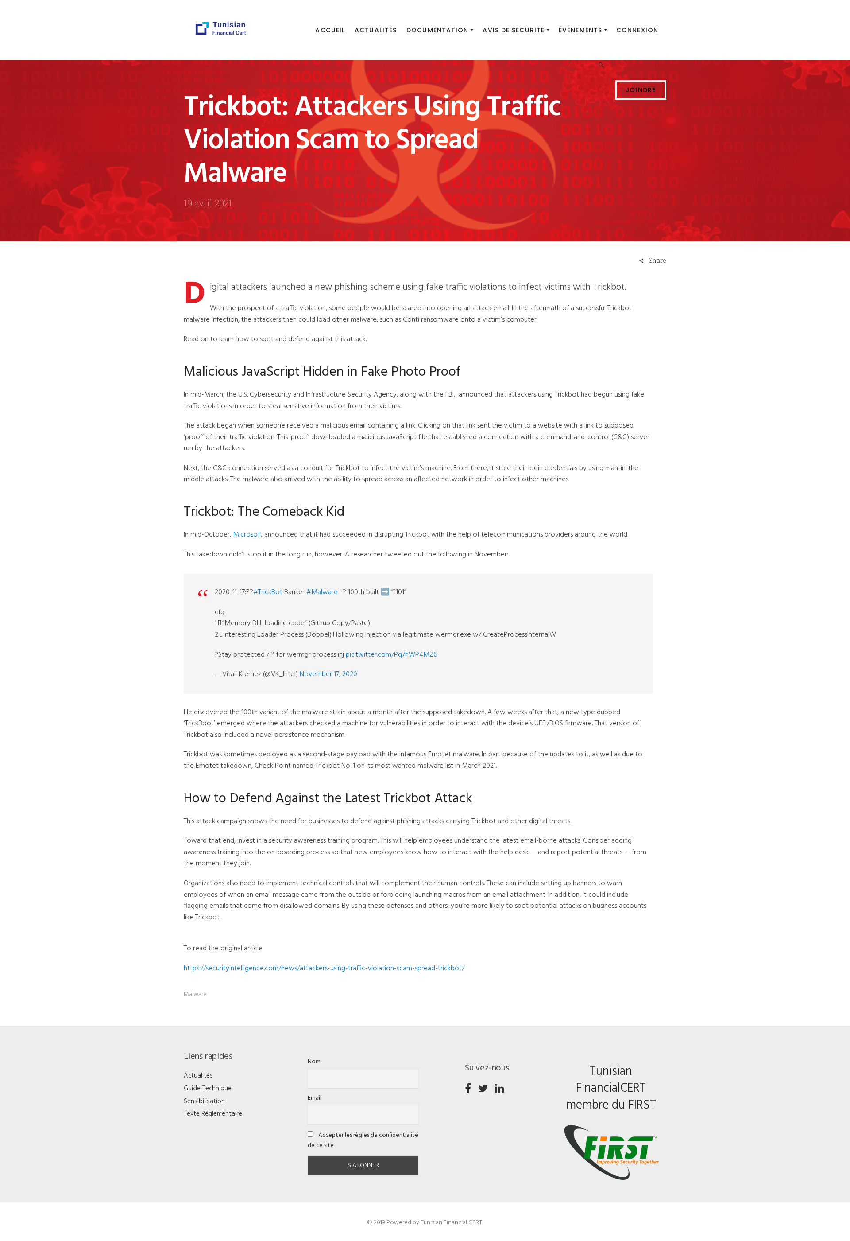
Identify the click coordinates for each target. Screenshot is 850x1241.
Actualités (198, 1075)
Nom (314, 1062)
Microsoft (248, 535)
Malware (195, 994)
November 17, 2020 (328, 674)
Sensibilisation (204, 1101)
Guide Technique (208, 1088)
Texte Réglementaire (213, 1114)
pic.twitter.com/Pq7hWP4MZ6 (391, 655)
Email (314, 1098)
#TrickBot (267, 592)
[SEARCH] (602, 31)
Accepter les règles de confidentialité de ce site (363, 1140)
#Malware (322, 592)
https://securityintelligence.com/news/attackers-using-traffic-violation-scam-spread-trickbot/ (324, 968)
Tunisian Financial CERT (451, 1223)
